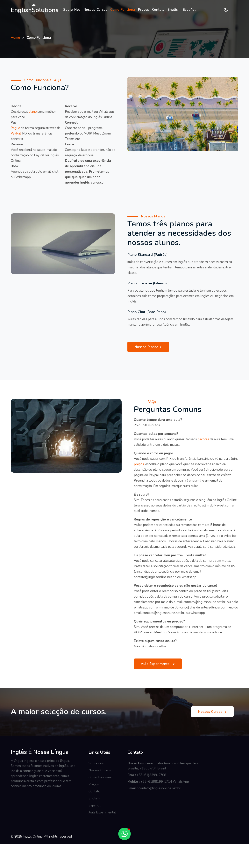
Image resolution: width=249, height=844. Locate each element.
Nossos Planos (146, 347)
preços (139, 464)
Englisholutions (35, 10)
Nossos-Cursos (95, 9)
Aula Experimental (156, 663)
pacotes (203, 439)
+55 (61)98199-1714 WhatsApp (164, 781)
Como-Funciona (122, 9)
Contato (158, 9)
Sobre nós (96, 763)
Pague (15, 128)
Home (15, 37)
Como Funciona (100, 777)
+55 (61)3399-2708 (151, 775)
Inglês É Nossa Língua (40, 752)
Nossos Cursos (210, 711)
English (174, 9)
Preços (143, 9)
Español (189, 9)
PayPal (16, 133)
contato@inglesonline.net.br (160, 788)
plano (32, 111)
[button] (124, 834)
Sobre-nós (72, 9)
